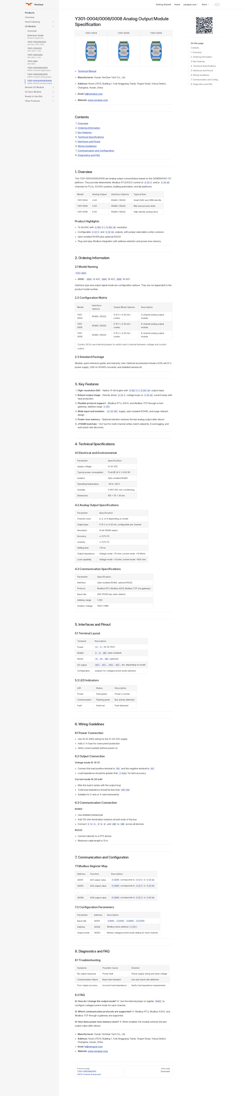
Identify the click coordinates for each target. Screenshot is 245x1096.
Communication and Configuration (96, 150)
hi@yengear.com (94, 93)
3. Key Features (198, 61)
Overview (83, 123)
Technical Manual (87, 71)
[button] (39, 13)
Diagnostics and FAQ (89, 155)
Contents (195, 48)
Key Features (85, 132)
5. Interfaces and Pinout (202, 70)
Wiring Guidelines (87, 146)
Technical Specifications (91, 137)
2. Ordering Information (201, 57)
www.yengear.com (98, 100)
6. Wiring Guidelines (200, 75)
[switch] (217, 4)
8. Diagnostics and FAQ (201, 84)
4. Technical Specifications (203, 66)
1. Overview (196, 52)
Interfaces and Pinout (89, 141)
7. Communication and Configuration (205, 79)
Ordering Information (89, 127)
